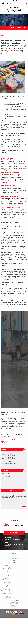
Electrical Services (7, 578)
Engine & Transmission (7, 580)
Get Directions (8, 480)
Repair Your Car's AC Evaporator (9, 196)
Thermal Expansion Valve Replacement (11, 207)
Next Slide (25, 506)
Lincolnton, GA (8, 537)
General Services (7, 589)
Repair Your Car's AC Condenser (9, 185)
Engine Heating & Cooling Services (10, 439)
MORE (14, 560)
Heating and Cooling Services (7, 590)
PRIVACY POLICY (14, 558)
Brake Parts (7, 569)
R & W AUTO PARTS (6, 34)
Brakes (7, 571)
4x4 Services (7, 564)
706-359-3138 (11, 50)
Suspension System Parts (7, 596)
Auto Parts (14, 553)
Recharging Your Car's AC (8, 158)
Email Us (3, 480)
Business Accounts (7, 572)
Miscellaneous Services (7, 592)
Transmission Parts (7, 597)
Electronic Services (6, 579)
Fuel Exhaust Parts (7, 587)
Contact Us (14, 557)
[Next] (25, 540)
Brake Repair (4, 441)
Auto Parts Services (7, 568)
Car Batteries (7, 575)
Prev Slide (23, 506)
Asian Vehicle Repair (7, 567)
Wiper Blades (6, 598)
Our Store (14, 555)
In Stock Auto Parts (17, 34)
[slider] (7, 545)
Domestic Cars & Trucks (6, 576)
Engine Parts (7, 583)
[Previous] (2, 540)
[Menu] (26, 3)
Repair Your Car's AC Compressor (10, 172)
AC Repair (7, 565)
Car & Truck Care (7, 574)
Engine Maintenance (7, 582)
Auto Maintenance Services (8, 443)
